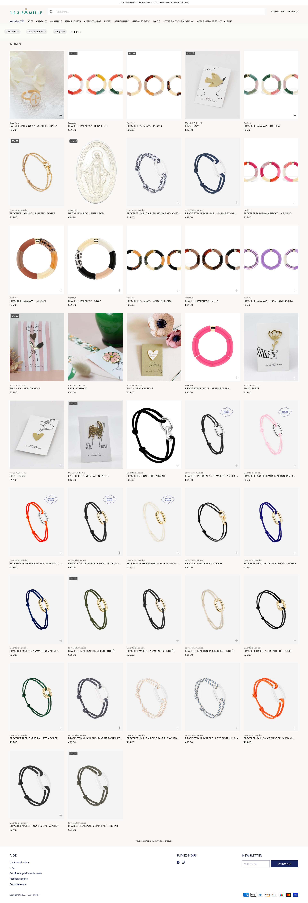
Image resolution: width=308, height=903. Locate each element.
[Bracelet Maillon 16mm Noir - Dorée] (154, 610)
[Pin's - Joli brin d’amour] (37, 347)
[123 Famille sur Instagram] (183, 862)
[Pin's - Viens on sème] (154, 347)
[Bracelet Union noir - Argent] (154, 435)
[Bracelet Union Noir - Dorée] (212, 522)
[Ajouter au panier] (61, 115)
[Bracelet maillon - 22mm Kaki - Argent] (95, 785)
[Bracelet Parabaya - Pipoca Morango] (271, 172)
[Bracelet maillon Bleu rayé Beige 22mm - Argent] (212, 697)
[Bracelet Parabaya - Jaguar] (154, 85)
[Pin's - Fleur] (271, 347)
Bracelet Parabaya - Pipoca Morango (267, 213)
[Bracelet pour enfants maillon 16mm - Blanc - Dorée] (154, 522)
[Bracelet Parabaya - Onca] (95, 260)
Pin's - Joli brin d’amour (25, 388)
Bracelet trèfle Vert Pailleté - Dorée (34, 738)
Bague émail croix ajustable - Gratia (33, 126)
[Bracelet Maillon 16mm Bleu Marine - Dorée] (37, 610)
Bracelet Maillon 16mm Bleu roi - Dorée (270, 563)
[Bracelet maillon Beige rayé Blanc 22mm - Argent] (154, 697)
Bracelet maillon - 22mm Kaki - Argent (93, 825)
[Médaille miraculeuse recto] (95, 172)
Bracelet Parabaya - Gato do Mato (149, 301)
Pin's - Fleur (251, 388)
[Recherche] (51, 11)
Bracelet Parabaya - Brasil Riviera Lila (268, 301)
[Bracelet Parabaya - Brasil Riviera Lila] (271, 260)
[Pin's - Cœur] (37, 435)
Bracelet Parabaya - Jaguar (144, 126)
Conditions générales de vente (26, 873)
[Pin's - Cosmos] (95, 347)
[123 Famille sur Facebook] (178, 862)
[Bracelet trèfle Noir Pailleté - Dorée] (271, 610)
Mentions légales (19, 878)
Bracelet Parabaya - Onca (84, 301)
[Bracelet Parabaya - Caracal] (37, 260)
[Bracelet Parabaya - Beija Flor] (95, 85)
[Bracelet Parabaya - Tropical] (271, 85)
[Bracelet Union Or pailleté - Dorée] (37, 172)
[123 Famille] (26, 11)
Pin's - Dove (192, 126)
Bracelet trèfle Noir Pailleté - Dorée (268, 651)
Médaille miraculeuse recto (86, 213)
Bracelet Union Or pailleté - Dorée (32, 213)
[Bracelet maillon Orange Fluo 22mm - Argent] (271, 697)
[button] (12, 31)
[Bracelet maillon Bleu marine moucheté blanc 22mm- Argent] (95, 697)
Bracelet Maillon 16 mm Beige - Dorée (209, 651)
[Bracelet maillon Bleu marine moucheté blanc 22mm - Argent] (154, 172)
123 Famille (33, 895)
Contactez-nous (18, 884)
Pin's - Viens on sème (140, 388)
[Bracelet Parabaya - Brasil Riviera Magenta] (212, 347)
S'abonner (284, 863)
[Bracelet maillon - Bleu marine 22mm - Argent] (212, 172)
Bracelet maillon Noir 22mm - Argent (34, 825)
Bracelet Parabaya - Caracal (28, 301)
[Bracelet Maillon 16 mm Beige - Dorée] (212, 610)
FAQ (12, 867)
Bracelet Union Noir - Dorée (203, 563)
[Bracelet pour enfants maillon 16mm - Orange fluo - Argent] (37, 522)
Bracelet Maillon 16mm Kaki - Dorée (91, 651)
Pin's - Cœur (17, 476)
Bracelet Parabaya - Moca (201, 301)
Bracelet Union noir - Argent (146, 476)
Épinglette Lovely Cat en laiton (88, 476)
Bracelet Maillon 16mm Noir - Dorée (150, 651)
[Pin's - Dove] (212, 85)
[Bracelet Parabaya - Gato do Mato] (154, 260)
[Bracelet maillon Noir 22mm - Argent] (37, 785)
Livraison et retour (19, 862)
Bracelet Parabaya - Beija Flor (87, 126)
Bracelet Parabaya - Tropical (262, 126)
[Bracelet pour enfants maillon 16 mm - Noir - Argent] (212, 435)
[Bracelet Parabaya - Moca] (212, 260)
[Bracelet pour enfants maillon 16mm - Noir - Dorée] (95, 522)
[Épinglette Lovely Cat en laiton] (95, 435)
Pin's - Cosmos (77, 388)
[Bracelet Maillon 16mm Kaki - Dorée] (95, 610)
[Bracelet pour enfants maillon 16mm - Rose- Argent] (271, 435)
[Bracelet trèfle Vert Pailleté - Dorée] (37, 697)
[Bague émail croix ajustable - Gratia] (37, 85)
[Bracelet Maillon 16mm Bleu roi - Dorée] (271, 522)
